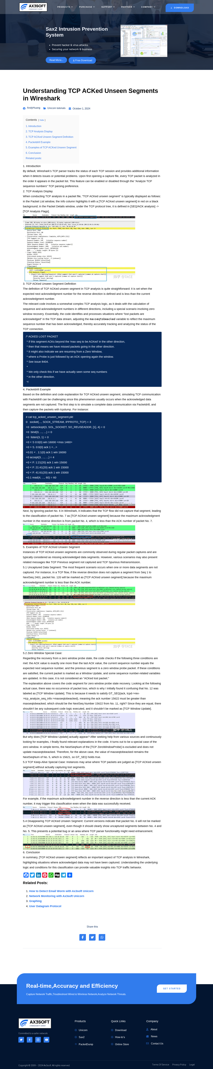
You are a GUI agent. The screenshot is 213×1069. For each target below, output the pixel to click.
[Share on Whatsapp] (102, 937)
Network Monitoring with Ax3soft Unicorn (56, 896)
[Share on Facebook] (82, 937)
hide (42, 120)
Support (106, 7)
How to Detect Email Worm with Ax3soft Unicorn (61, 891)
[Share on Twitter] (92, 937)
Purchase (85, 7)
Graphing (35, 901)
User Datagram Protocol (45, 906)
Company (147, 7)
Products (63, 7)
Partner (126, 7)
